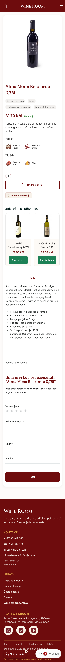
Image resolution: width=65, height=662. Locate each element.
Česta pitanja (11, 591)
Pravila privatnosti (13, 644)
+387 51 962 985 (14, 544)
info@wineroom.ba (15, 549)
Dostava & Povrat (14, 580)
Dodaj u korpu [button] (18, 260)
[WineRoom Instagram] (8, 630)
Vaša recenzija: (14, 421)
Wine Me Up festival (16, 602)
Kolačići (50, 644)
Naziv (9, 443)
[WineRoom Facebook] (33, 630)
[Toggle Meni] (61, 6)
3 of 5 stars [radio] (16, 411)
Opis (32, 278)
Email (9, 458)
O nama (8, 597)
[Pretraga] (5, 6)
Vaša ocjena (13, 406)
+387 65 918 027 (13, 538)
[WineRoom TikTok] (21, 630)
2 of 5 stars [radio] (12, 411)
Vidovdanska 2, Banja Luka (19, 555)
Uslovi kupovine (34, 644)
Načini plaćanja (12, 586)
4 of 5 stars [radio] (21, 411)
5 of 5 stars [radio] (25, 411)
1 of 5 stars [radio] (7, 411)
